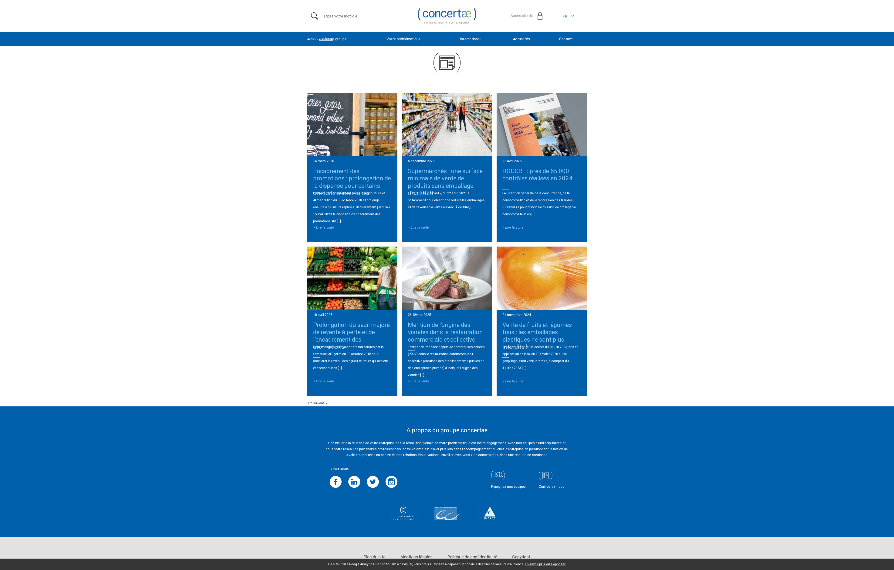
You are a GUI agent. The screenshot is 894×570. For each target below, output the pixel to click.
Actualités (521, 39)
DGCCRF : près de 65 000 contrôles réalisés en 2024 (537, 175)
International (470, 39)
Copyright (521, 556)
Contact (566, 39)
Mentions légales (416, 556)
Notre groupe (336, 39)
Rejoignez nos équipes (508, 486)
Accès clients (522, 16)
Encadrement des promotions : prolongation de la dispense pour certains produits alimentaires (352, 182)
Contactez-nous (551, 486)
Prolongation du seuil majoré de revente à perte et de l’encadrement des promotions (351, 335)
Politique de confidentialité (472, 556)
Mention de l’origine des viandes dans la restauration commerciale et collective (445, 332)
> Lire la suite (323, 227)
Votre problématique (403, 39)
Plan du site (375, 556)
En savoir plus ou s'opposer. (545, 564)
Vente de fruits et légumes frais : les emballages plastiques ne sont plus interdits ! (537, 335)
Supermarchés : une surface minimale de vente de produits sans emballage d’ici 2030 (445, 182)
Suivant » (320, 403)
